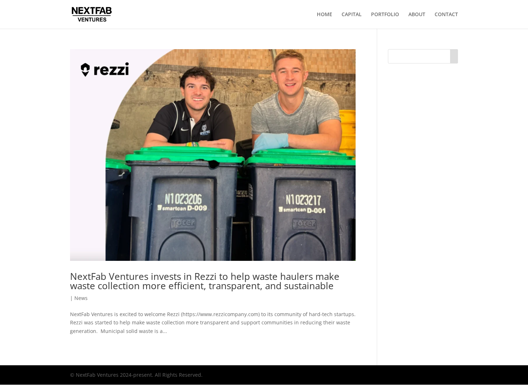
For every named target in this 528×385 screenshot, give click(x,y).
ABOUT (416, 15)
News (81, 298)
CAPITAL (352, 15)
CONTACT (446, 15)
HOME (324, 15)
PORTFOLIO (385, 15)
